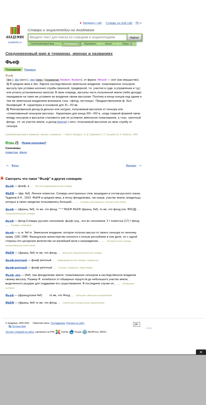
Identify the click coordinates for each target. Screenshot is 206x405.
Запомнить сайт (92, 23)
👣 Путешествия (17, 326)
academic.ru (15, 42)
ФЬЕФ (9, 193)
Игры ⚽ (127, 43)
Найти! (134, 37)
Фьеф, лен (12, 274)
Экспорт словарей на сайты (19, 332)
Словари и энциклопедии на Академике (61, 30)
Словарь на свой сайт (119, 23)
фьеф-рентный (16, 260)
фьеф (9, 185)
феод (23, 152)
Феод (15, 165)
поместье (11, 152)
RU (137, 23)
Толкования (70, 43)
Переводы (90, 43)
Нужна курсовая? (34, 142)
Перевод (30, 69)
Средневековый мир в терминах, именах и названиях (44, 43)
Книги (108, 43)
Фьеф (9, 295)
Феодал (131, 165)
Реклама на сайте (75, 323)
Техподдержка (57, 323)
